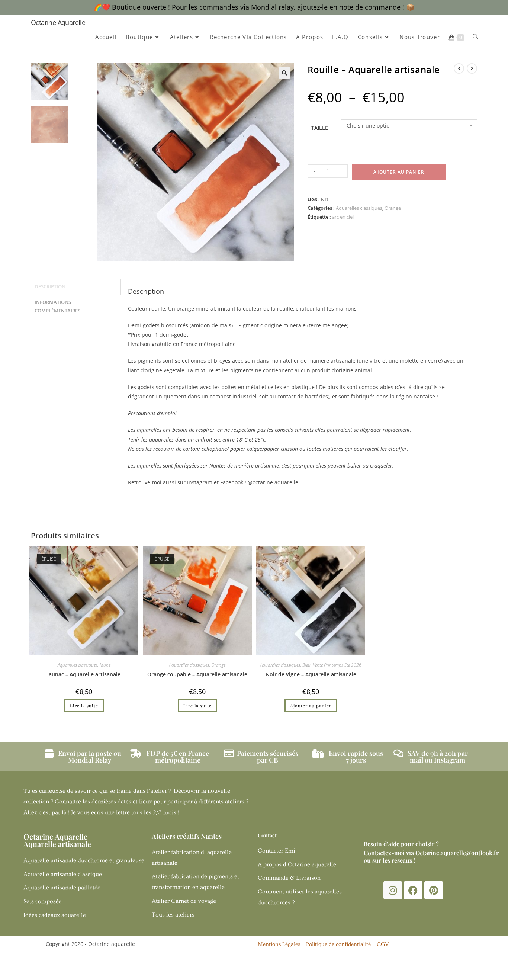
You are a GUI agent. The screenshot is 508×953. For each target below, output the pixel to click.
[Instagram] (392, 890)
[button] (284, 73)
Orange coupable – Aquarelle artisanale (197, 674)
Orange (393, 208)
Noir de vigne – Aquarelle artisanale (311, 674)
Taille (319, 127)
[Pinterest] (433, 890)
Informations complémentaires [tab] (57, 306)
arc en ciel (343, 217)
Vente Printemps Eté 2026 (337, 665)
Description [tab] (50, 286)
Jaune (105, 665)
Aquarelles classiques (359, 208)
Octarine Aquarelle (58, 22)
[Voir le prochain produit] (472, 68)
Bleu (306, 665)
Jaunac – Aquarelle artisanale (83, 674)
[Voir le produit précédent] (459, 68)
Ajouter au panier (398, 172)
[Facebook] (413, 890)
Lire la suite (84, 706)
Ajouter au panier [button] (310, 706)
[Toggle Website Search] (475, 37)
